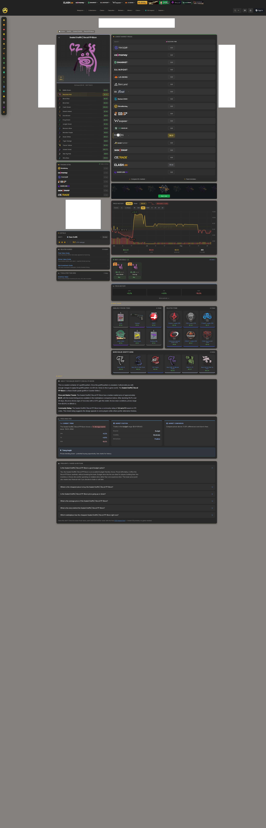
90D (143, 208)
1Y (152, 208)
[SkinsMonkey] (142, 2)
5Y (159, 208)
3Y (155, 208)
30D (138, 208)
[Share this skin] (59, 37)
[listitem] (120, 271)
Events (116, 208)
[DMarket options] (93, 2)
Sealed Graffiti (77, 31)
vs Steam (127, 208)
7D (134, 208)
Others (129, 10)
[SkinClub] (176, 2)
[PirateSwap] (153, 2)
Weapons (80, 10)
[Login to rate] (59, 242)
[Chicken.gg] (198, 2)
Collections (92, 10)
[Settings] (250, 10)
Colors (138, 10)
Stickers (120, 10)
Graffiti (69, 31)
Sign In (260, 10)
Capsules (111, 10)
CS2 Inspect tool (119, 520)
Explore (161, 10)
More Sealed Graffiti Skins (123, 352)
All (162, 208)
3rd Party (129, 203)
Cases (102, 10)
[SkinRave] (187, 2)
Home (63, 31)
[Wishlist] (245, 10)
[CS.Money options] (80, 2)
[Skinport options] (105, 2)
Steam (135, 203)
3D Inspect (150, 10)
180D (147, 208)
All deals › (212, 259)
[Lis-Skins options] (130, 2)
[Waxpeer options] (117, 2)
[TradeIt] (164, 2)
